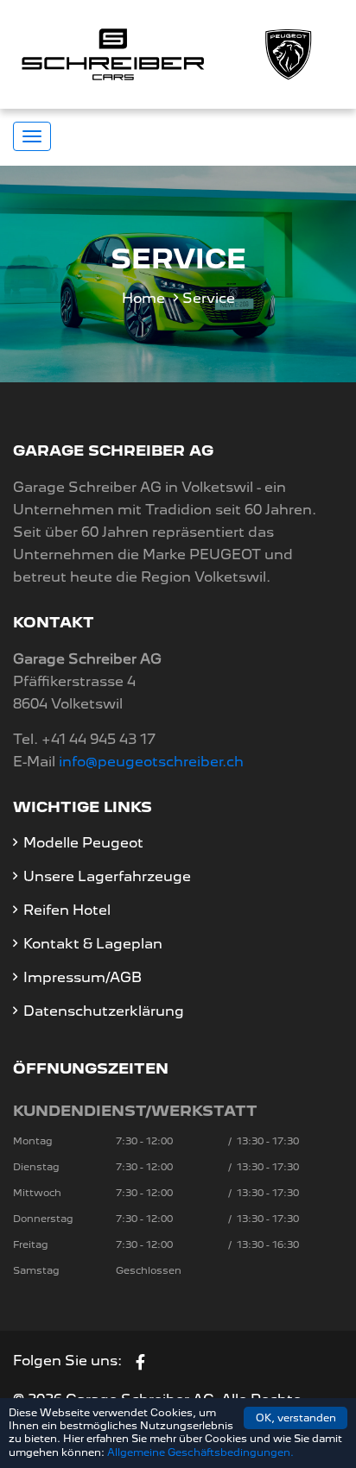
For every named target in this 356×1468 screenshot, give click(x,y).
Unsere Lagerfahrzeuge (107, 876)
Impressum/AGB (82, 977)
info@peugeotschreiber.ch (151, 761)
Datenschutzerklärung (103, 1011)
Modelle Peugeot (83, 843)
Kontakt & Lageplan (92, 944)
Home (143, 298)
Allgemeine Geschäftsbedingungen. (200, 1452)
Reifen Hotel (67, 910)
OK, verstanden (296, 1418)
